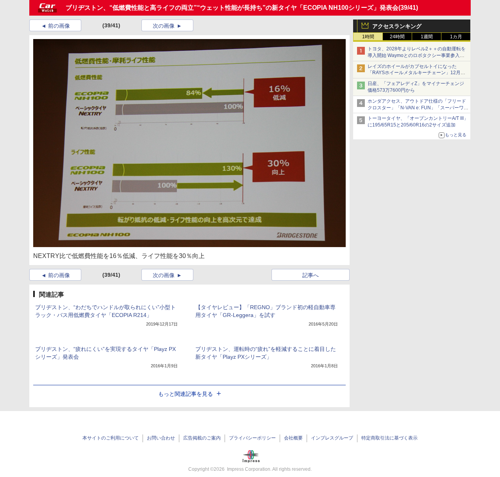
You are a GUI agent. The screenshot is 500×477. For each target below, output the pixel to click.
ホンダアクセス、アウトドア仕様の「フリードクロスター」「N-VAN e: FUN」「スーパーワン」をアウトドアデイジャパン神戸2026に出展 (418, 107)
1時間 (368, 36)
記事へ (310, 275)
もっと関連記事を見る (185, 394)
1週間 (427, 36)
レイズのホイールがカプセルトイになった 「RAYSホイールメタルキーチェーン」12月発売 (416, 73)
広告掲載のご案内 (202, 438)
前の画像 (59, 26)
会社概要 (293, 438)
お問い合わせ (161, 438)
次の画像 (164, 26)
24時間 (397, 36)
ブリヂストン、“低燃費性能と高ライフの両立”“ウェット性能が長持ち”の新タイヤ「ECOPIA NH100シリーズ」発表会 (232, 7)
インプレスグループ (332, 438)
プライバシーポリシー (252, 438)
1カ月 (456, 36)
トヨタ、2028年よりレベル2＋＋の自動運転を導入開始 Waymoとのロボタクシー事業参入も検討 (417, 55)
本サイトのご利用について (110, 438)
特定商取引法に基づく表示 (389, 438)
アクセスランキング (396, 26)
